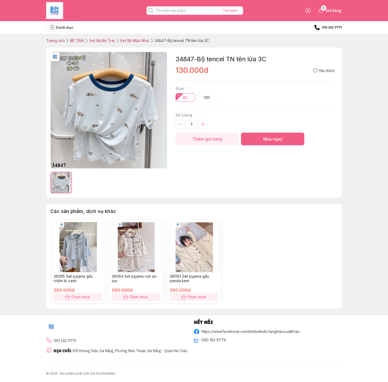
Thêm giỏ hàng (207, 139)
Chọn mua (80, 297)
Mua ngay (272, 139)
